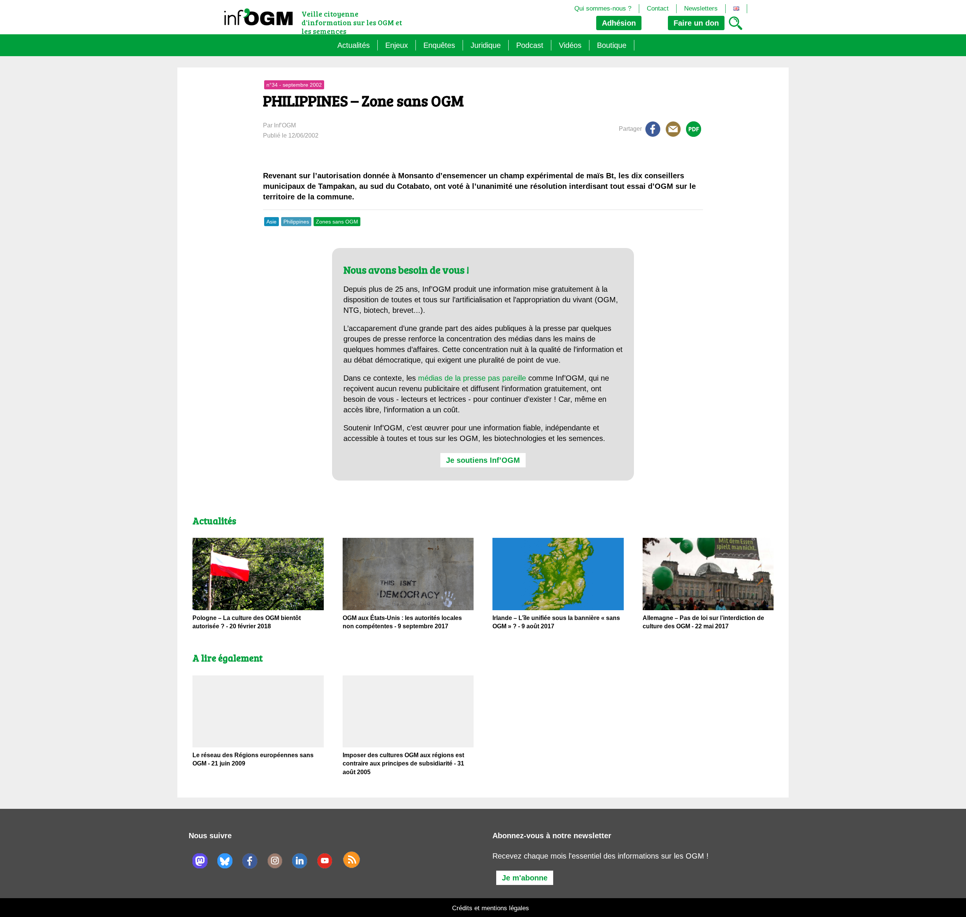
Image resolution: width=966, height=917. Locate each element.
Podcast (529, 45)
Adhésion (619, 23)
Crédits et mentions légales (490, 908)
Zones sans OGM (337, 222)
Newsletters (701, 8)
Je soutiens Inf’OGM (483, 460)
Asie (271, 222)
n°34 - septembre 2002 (294, 85)
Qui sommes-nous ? (602, 8)
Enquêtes (439, 45)
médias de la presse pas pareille (472, 378)
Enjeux (396, 45)
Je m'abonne (525, 878)
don (696, 23)
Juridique (486, 45)
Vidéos (570, 45)
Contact (658, 8)
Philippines (296, 222)
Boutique (611, 45)
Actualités (353, 45)
